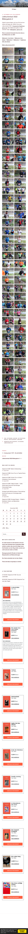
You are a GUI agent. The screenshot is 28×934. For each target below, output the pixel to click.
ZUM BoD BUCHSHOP (13, 619)
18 (17, 518)
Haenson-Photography (10, 441)
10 (14, 516)
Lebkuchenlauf (8, 442)
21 (3, 521)
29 (6, 524)
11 (17, 516)
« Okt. (3, 528)
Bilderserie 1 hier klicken (8, 38)
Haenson (17, 14)
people (6, 439)
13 (24, 516)
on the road (21, 438)
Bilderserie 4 (16, 40)
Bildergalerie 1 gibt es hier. (16, 29)
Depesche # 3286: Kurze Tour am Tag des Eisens (13, 473)
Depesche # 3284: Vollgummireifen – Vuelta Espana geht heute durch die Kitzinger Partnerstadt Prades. (12, 485)
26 (21, 521)
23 (10, 521)
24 (14, 521)
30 (10, 524)
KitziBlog (7, 2)
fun (5, 438)
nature (15, 438)
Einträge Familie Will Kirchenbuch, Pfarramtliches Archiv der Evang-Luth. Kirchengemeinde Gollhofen (13, 493)
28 (3, 524)
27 (24, 521)
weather (19, 439)
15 (6, 518)
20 (24, 518)
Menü (14, 9)
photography (13, 439)
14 (3, 518)
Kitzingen (10, 438)
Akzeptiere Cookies (22, 931)
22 (6, 521)
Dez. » (7, 528)
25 (17, 521)
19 (21, 518)
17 (14, 518)
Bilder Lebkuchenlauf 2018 (8, 45)
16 (10, 518)
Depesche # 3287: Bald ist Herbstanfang (11, 469)
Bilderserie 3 (9, 40)
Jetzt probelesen (15, 594)
